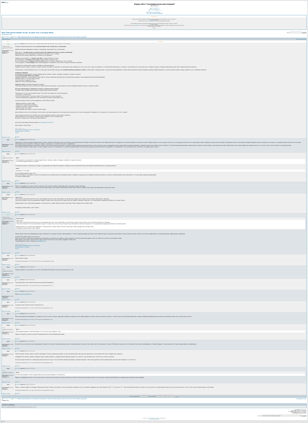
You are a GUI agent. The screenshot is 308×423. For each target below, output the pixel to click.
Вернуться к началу (6, 137)
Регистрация (153, 9)
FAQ (153, 8)
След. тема (304, 39)
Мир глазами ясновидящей (21, 129)
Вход (159, 9)
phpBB (151, 418)
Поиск (157, 8)
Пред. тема (298, 39)
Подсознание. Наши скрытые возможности (57, 36)
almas (29, 261)
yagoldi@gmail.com (151, 20)
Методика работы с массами (22, 131)
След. (10, 34)
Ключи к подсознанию (34, 129)
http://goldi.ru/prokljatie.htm (25, 294)
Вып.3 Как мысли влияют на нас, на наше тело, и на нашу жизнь (27, 33)
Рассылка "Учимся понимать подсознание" (77, 36)
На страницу (4, 34)
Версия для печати (6, 39)
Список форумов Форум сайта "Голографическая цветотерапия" (32, 36)
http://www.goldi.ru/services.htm (46, 122)
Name (29, 319)
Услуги (17, 132)
